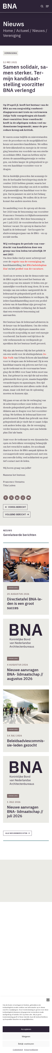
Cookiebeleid (18, 1050)
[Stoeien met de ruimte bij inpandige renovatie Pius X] (16, 508)
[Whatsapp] (23, 497)
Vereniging (12, 35)
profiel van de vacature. (29, 268)
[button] (48, 1000)
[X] (11, 497)
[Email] (28, 497)
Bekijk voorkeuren (26, 1044)
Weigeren (26, 1036)
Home (8, 30)
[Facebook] (5, 497)
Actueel (22, 30)
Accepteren (26, 1029)
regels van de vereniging (26, 261)
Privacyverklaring (31, 1050)
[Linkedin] (17, 497)
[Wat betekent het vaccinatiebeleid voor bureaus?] (18, 515)
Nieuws (38, 30)
